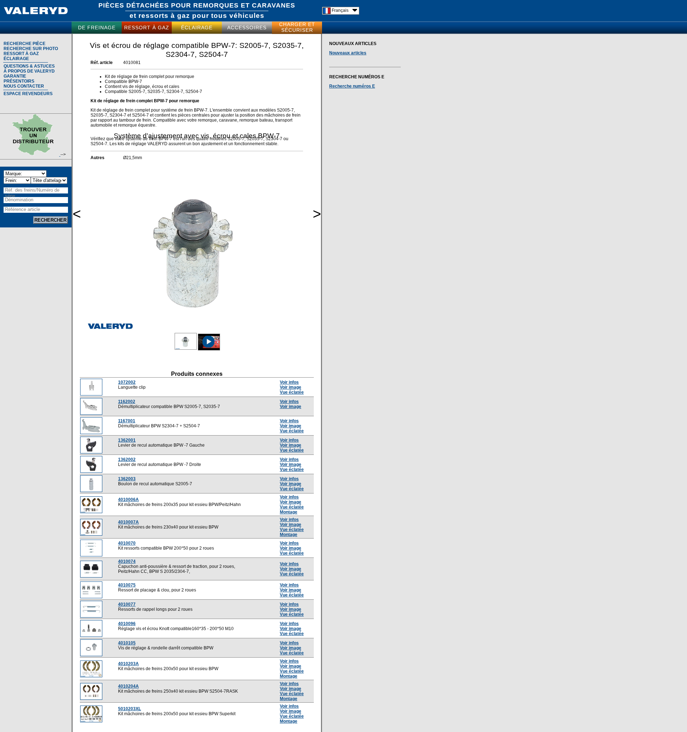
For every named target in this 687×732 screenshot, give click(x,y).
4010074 (127, 561)
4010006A (128, 499)
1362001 (127, 440)
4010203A (128, 663)
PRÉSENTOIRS (19, 81)
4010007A (128, 522)
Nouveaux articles (347, 52)
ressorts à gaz (164, 15)
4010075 (127, 585)
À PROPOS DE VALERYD (29, 71)
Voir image (290, 387)
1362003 (127, 478)
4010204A (128, 686)
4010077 (127, 604)
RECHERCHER (50, 220)
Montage (288, 512)
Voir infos (289, 382)
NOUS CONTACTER (24, 86)
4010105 (127, 642)
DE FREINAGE (97, 27)
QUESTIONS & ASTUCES (29, 66)
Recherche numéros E (352, 86)
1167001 (126, 420)
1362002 (127, 459)
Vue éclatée (292, 392)
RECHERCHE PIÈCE (24, 43)
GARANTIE (15, 76)
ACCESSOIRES (247, 27)
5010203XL (129, 708)
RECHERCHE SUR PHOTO (31, 48)
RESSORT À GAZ (146, 27)
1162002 (126, 401)
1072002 (127, 382)
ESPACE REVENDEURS (28, 93)
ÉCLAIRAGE (197, 27)
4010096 (127, 623)
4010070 (127, 543)
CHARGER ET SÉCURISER (297, 27)
